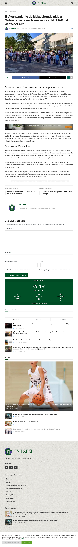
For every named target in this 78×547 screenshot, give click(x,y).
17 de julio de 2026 (19, 416)
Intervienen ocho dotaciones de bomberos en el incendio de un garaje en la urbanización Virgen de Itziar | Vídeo (42, 324)
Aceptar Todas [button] (27, 543)
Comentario (9, 228)
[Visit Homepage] (38, 3)
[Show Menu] (6, 3)
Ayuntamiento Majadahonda (20, 181)
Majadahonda (12, 11)
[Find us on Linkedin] (6, 467)
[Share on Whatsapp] (68, 77)
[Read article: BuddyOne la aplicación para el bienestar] (8, 423)
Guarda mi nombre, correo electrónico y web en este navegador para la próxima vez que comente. (38, 270)
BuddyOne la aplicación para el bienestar (25, 422)
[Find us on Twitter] (11, 467)
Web (41, 261)
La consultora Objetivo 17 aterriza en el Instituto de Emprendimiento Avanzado (36, 429)
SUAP (50, 181)
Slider (43, 28)
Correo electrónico (11, 261)
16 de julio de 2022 (25, 28)
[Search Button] (72, 3)
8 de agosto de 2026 (12, 408)
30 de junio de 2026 (19, 424)
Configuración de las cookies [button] (11, 543)
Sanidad (43, 181)
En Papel (13, 28)
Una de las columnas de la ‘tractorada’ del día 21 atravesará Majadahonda (35, 340)
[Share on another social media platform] (71, 77)
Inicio (6, 11)
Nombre (8, 253)
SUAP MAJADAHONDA (61, 181)
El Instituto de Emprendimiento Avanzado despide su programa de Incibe (35, 414)
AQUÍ (22, 539)
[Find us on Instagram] (16, 467)
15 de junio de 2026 (19, 431)
